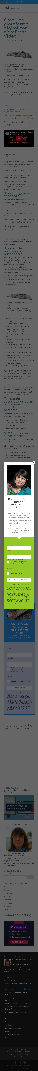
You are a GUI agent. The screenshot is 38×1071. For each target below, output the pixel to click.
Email (9, 542)
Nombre (10, 551)
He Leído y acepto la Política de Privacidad (16, 563)
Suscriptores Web (17, 573)
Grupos (10, 568)
